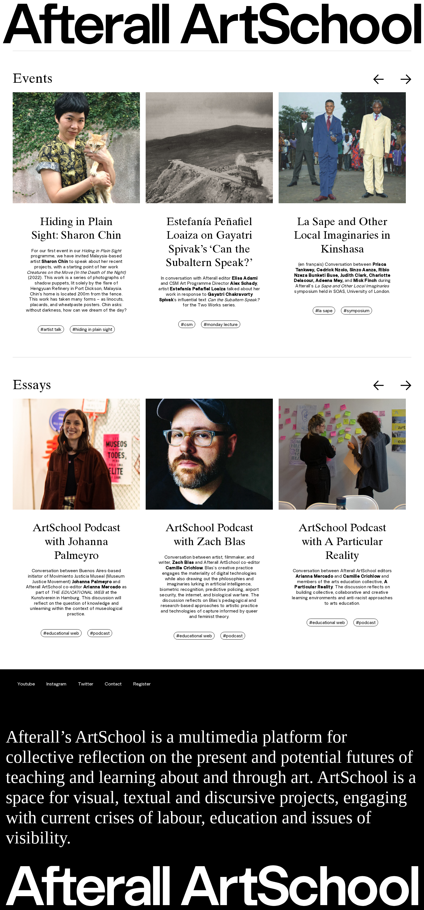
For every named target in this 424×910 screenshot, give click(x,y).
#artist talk (50, 329)
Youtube (26, 683)
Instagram (56, 683)
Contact (113, 683)
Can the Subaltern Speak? (233, 299)
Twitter (85, 683)
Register (142, 683)
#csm (187, 324)
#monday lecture (221, 324)
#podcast (100, 633)
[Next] (406, 79)
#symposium (356, 310)
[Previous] (378, 79)
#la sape (324, 310)
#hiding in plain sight (92, 329)
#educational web (61, 633)
